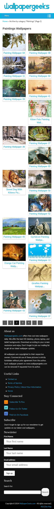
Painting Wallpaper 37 (39, 316)
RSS (42, 507)
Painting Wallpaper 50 (39, 190)
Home (5, 21)
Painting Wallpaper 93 (39, 166)
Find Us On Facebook (18, 415)
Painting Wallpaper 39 (14, 147)
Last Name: (8, 448)
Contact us (12, 379)
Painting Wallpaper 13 (39, 260)
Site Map (48, 507)
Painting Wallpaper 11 (14, 76)
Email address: (9, 460)
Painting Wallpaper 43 (14, 310)
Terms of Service (15, 383)
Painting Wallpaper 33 (14, 99)
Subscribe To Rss (17, 402)
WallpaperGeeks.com (27, 503)
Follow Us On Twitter (18, 409)
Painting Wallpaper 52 (39, 213)
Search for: (8, 486)
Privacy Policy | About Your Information (24, 387)
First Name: (8, 437)
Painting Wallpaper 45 (14, 237)
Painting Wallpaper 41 (39, 96)
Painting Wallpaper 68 (39, 53)
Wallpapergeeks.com (13, 336)
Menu (7, 16)
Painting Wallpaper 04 (14, 53)
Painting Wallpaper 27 (39, 143)
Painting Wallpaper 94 (39, 76)
